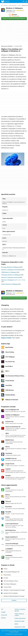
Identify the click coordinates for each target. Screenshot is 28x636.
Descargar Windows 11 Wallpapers (10, 267)
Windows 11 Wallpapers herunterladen (11, 269)
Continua (14, 600)
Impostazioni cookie (20, 627)
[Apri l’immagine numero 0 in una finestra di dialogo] (12, 159)
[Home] (1, 5)
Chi (2, 609)
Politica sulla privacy (20, 618)
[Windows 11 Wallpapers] (3, 10)
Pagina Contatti (6, 338)
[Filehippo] (5, 1)
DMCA (16, 624)
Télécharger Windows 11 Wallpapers (11, 274)
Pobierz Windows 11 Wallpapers (9, 284)
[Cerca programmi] (23, 1)
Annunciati (4, 615)
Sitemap (3, 617)
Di (9, 10)
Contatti (3, 612)
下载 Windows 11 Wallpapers (9, 272)
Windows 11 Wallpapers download (10, 277)
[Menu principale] (26, 1)
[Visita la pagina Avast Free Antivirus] (14, 15)
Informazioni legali (19, 621)
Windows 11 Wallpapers (14, 8)
